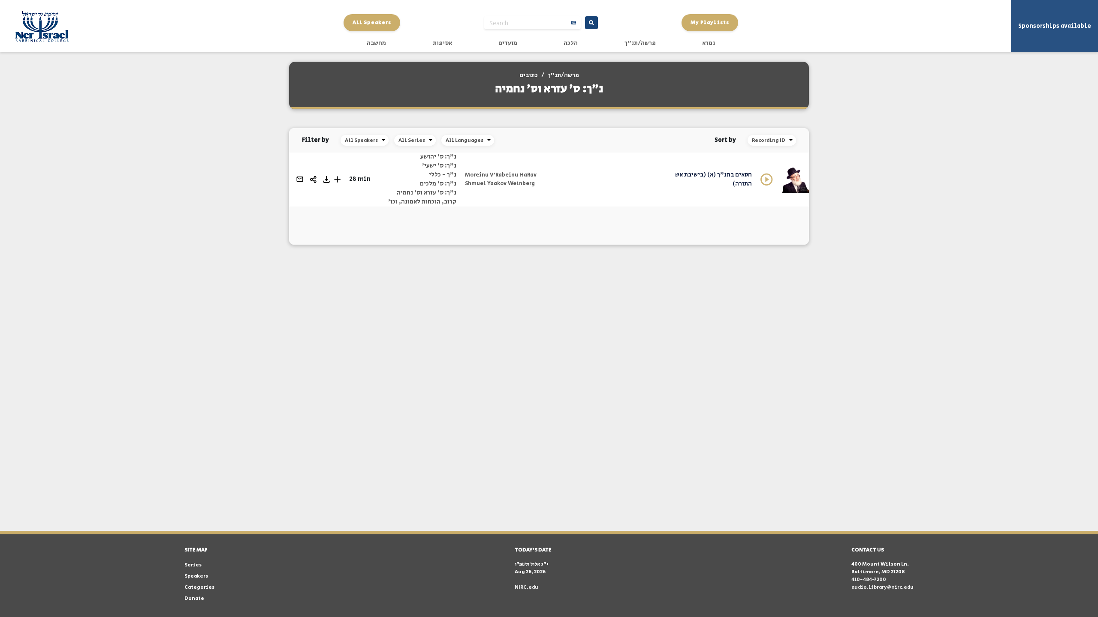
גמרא (708, 43)
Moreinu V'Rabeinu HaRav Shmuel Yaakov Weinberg (501, 179)
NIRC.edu (526, 587)
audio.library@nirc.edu (882, 587)
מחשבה (376, 43)
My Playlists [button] (710, 22)
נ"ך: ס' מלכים (438, 184)
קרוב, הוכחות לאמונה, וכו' (422, 202)
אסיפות (442, 43)
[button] (337, 179)
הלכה (571, 43)
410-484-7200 (868, 579)
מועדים (507, 43)
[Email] (299, 179)
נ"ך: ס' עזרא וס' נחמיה (426, 193)
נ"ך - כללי (442, 175)
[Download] (326, 179)
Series (193, 565)
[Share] (313, 179)
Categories (199, 587)
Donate (194, 598)
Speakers (196, 576)
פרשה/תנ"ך (640, 43)
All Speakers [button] (372, 22)
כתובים (528, 75)
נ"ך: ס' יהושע (438, 157)
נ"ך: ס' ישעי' (439, 166)
